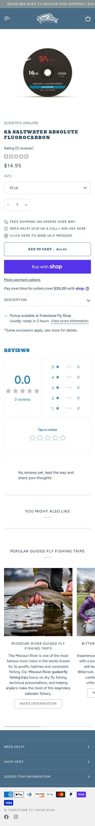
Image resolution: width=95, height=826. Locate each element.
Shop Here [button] (14, 762)
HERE (25, 235)
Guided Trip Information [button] (27, 776)
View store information (69, 321)
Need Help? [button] (14, 747)
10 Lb (13, 188)
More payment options (22, 279)
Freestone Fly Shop (26, 810)
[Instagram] (16, 817)
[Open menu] (11, 18)
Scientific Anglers (21, 123)
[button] (67, 366)
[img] (16, 156)
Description (15, 300)
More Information (38, 704)
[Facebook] (6, 817)
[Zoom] (47, 72)
